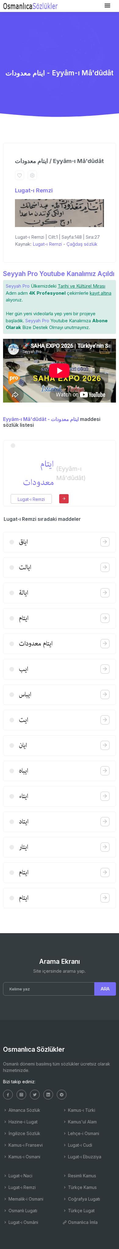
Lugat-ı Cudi (79, 1145)
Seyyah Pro (18, 286)
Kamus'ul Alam (82, 1121)
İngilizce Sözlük (23, 1133)
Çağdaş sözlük (82, 244)
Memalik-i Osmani (25, 1199)
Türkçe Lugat (81, 1210)
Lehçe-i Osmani (83, 1133)
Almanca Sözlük (23, 1110)
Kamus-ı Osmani (23, 1156)
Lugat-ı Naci (19, 1175)
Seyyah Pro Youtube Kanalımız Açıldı (58, 274)
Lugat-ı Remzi (34, 190)
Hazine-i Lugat (22, 1121)
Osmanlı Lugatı (22, 1210)
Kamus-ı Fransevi (25, 1145)
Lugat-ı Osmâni (22, 1222)
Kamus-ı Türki (81, 1110)
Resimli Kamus (81, 1175)
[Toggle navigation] (107, 5)
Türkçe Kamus (82, 1187)
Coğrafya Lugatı (83, 1199)
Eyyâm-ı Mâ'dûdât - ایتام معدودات (41, 419)
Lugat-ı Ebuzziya (84, 1156)
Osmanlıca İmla (82, 1222)
